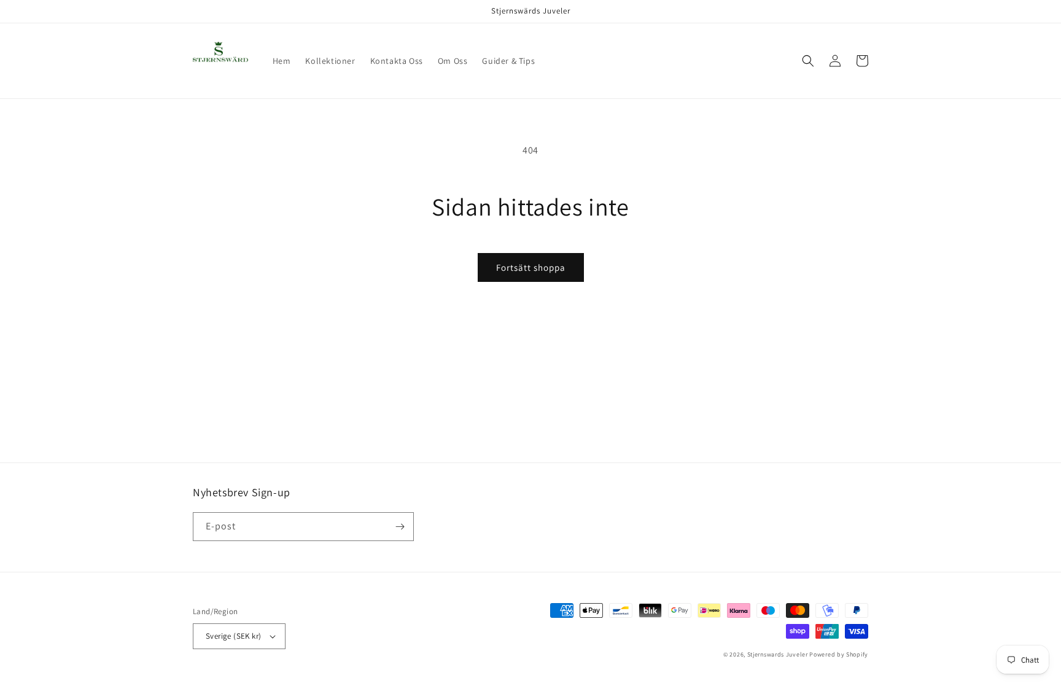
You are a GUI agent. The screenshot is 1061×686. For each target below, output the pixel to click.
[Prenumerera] (399, 526)
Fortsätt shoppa (530, 267)
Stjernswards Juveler (777, 654)
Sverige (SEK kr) (233, 636)
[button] (808, 60)
